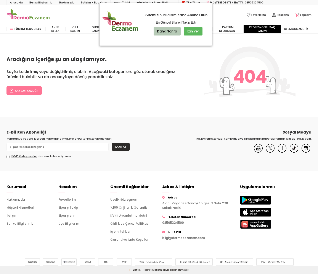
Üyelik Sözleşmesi (123, 199)
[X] (270, 151)
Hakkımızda (66, 2)
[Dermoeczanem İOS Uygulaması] (263, 212)
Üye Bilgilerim (68, 223)
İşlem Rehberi (120, 231)
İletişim (11, 215)
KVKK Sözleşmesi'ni (24, 156)
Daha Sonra (167, 31)
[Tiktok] (294, 151)
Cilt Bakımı (75, 29)
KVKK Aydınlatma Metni (128, 215)
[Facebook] (282, 151)
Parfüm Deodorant (228, 29)
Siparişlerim (67, 215)
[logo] (28, 14)
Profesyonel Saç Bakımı (262, 29)
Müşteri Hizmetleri (20, 207)
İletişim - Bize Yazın (94, 2)
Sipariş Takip (68, 207)
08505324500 (173, 223)
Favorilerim (67, 199)
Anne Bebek (55, 29)
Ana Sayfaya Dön (26, 91)
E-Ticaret (145, 270)
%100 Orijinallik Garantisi (129, 207)
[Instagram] (306, 151)
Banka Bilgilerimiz (41, 2)
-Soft (134, 270)
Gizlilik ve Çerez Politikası (129, 223)
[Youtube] (258, 151)
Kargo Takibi (122, 2)
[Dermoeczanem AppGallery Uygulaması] (263, 224)
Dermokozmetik (296, 29)
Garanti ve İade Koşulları (129, 239)
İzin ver (193, 31)
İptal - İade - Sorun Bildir (153, 2)
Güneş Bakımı (96, 29)
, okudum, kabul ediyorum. (41, 156)
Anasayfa (16, 2)
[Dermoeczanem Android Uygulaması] (263, 200)
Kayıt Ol (120, 146)
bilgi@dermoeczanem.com (183, 238)
